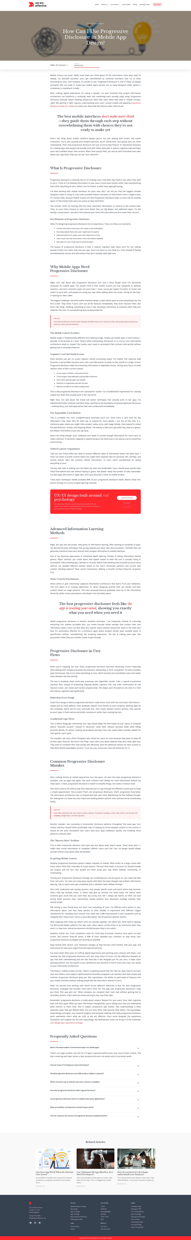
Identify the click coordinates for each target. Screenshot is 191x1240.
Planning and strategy (138, 1217)
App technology (136, 1214)
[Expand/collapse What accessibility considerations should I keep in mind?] (139, 1108)
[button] (105, 4)
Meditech (104, 1209)
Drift (102, 1219)
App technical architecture (79, 1217)
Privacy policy (75, 1226)
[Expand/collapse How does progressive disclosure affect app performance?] (139, 1091)
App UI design (75, 1214)
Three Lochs (105, 1217)
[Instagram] (35, 1222)
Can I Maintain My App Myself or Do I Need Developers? (95, 1173)
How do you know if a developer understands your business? (132, 1173)
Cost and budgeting (137, 1211)
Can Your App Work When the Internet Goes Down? (54, 1173)
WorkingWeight (105, 1211)
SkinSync (103, 1214)
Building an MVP (136, 1209)
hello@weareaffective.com (37, 1218)
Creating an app (136, 1206)
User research (135, 1219)
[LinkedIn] (30, 1222)
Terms (73, 1229)
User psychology (136, 1224)
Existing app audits (76, 1219)
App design (74, 1209)
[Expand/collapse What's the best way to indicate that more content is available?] (139, 1083)
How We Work (105, 1229)
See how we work (127, 498)
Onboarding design (137, 1222)
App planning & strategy (78, 1206)
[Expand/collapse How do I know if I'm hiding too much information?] (139, 1066)
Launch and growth (137, 1227)
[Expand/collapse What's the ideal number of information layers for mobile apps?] (139, 1049)
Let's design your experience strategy (66, 1023)
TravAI (103, 1206)
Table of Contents (58, 65)
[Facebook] (39, 1222)
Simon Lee (41, 1186)
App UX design (75, 1211)
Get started (126, 503)
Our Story (104, 1226)
